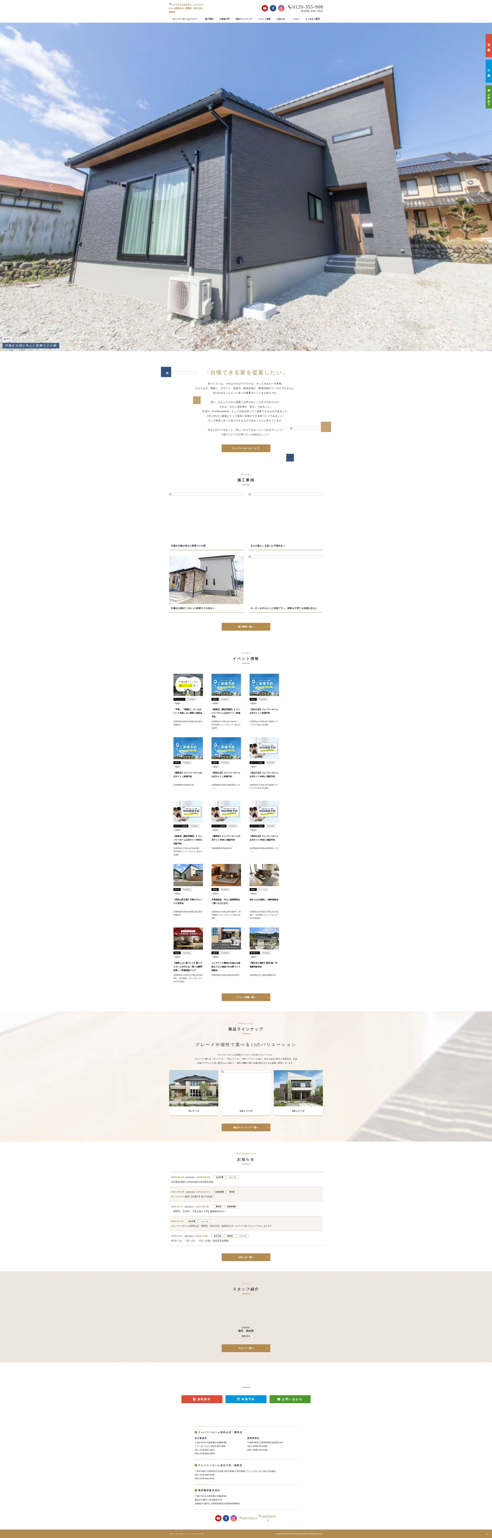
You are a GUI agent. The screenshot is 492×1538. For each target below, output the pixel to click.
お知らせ (281, 19)
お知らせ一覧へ (246, 1257)
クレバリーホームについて (184, 19)
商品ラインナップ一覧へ (246, 1127)
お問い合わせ (292, 1399)
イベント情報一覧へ (246, 997)
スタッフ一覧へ (246, 1348)
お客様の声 (224, 19)
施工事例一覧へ (246, 626)
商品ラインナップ (244, 19)
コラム (296, 19)
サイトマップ (198, 1534)
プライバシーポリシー (178, 1534)
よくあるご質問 (312, 19)
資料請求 (203, 1399)
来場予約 (247, 1399)
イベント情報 (264, 19)
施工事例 (209, 19)
